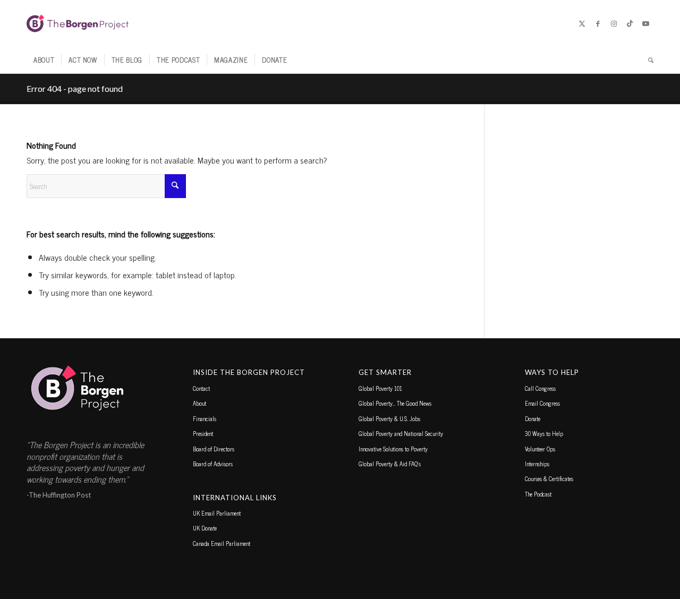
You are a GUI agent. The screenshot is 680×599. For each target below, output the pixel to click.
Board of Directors (213, 448)
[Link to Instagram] (614, 23)
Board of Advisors (213, 463)
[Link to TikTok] (630, 23)
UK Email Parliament (217, 513)
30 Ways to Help (544, 433)
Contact (201, 388)
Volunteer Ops (540, 448)
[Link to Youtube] (645, 23)
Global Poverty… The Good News (395, 403)
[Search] (647, 60)
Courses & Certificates (549, 478)
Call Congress (540, 388)
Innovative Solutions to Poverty (393, 448)
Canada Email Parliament (221, 543)
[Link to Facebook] (598, 23)
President (203, 433)
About (199, 403)
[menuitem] (44, 60)
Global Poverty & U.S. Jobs (389, 418)
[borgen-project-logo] (78, 23)
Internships (537, 463)
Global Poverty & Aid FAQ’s (390, 463)
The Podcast (538, 494)
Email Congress (542, 403)
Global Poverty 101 (380, 388)
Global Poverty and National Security (401, 433)
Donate (532, 418)
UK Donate (205, 528)
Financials (204, 418)
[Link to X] (582, 23)
